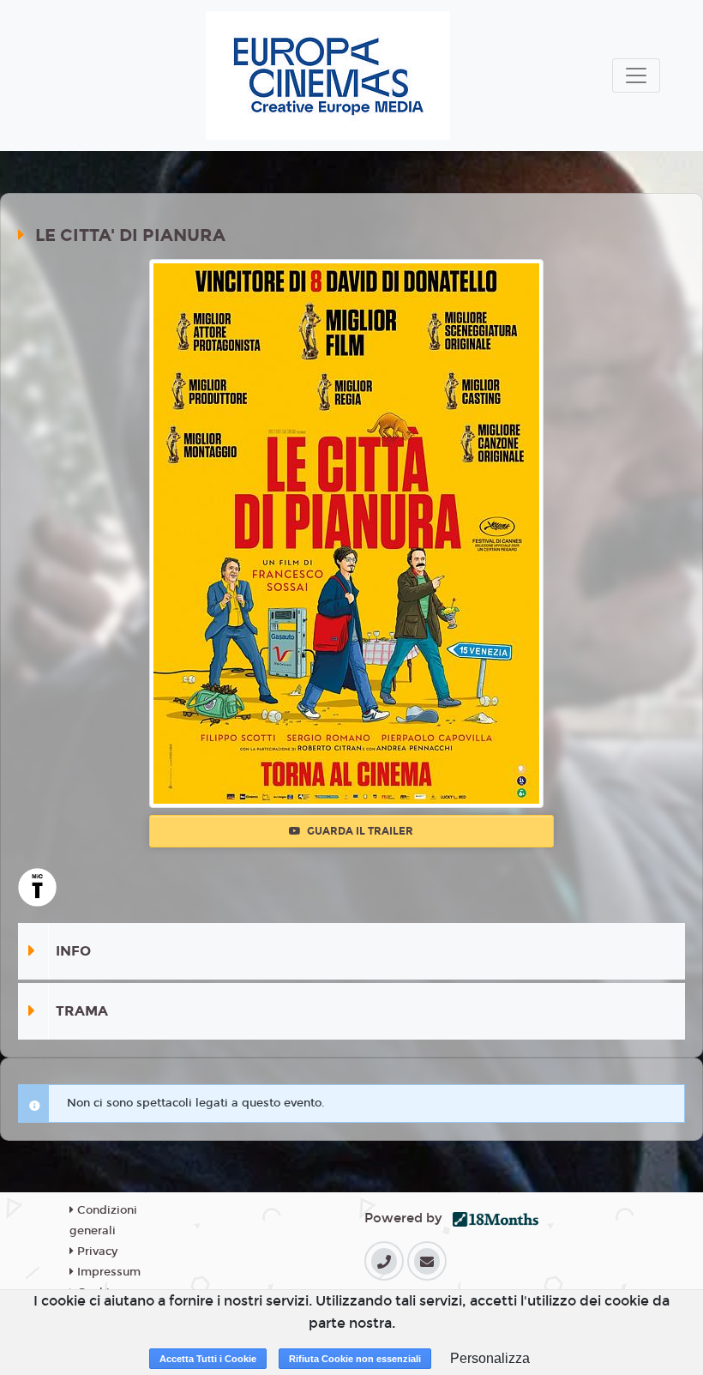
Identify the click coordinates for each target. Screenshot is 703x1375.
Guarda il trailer (358, 831)
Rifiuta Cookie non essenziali (355, 1359)
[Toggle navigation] (636, 75)
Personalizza (490, 1358)
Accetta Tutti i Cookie (207, 1359)
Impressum (107, 1272)
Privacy (95, 1251)
